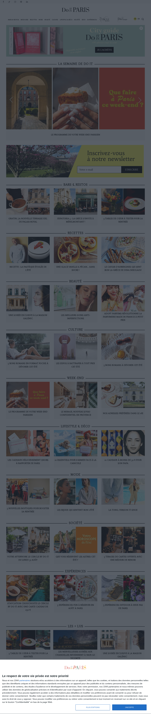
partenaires (24, 680)
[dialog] (75, 687)
